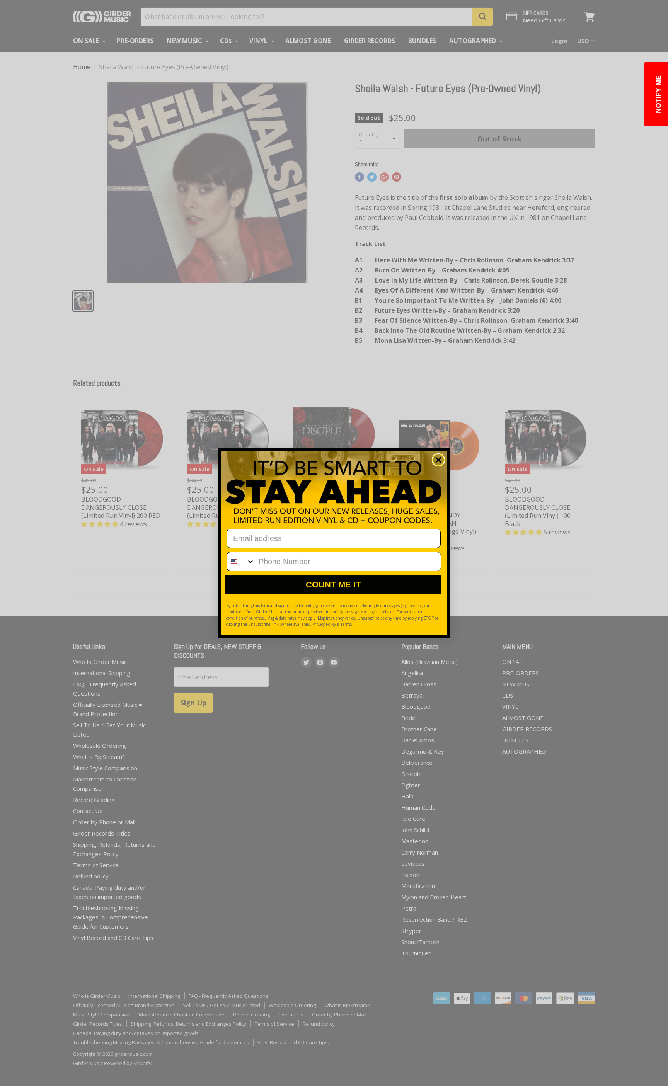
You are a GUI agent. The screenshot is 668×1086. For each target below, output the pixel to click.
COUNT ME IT (333, 584)
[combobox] (241, 561)
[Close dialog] (438, 460)
